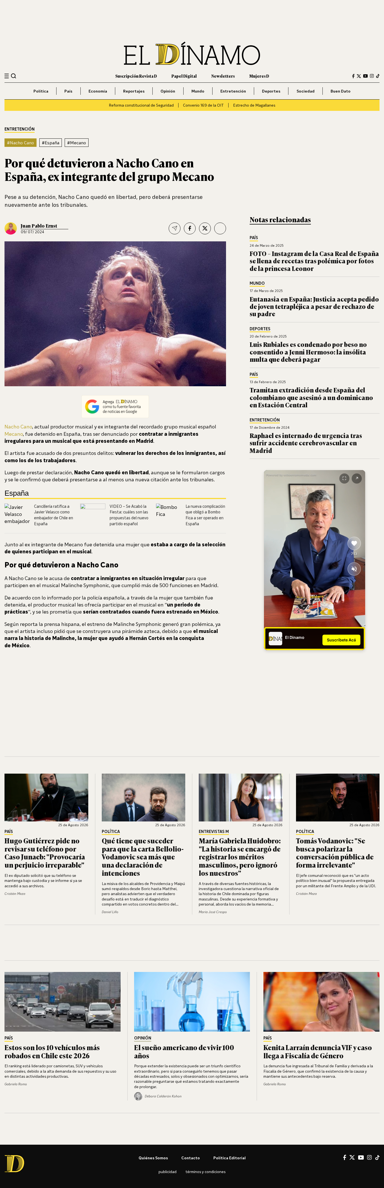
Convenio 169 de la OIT (203, 105)
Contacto (190, 1157)
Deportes (271, 91)
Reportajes (133, 91)
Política (40, 91)
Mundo (197, 91)
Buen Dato (341, 91)
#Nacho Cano (20, 142)
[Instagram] (372, 76)
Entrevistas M (214, 832)
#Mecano (76, 142)
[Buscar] (13, 76)
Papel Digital (184, 76)
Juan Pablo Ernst (39, 225)
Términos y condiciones (205, 1171)
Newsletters (223, 76)
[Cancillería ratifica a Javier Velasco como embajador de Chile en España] (17, 516)
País (68, 91)
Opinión (168, 91)
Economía (98, 91)
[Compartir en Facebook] (190, 228)
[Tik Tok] (377, 1157)
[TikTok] (378, 76)
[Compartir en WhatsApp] (220, 228)
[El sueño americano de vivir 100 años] (192, 1002)
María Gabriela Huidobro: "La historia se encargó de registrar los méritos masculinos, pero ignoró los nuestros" (240, 857)
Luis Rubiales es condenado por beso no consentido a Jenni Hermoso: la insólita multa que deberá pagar (308, 352)
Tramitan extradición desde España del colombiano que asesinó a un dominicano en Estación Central (311, 397)
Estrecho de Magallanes (254, 105)
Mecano (13, 434)
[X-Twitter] (359, 76)
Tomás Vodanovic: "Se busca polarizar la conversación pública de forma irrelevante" (335, 853)
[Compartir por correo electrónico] (174, 228)
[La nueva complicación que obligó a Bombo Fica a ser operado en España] (168, 516)
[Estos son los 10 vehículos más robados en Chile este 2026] (62, 1002)
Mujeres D (259, 76)
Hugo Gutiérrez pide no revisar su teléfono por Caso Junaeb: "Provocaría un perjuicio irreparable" (44, 853)
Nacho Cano (18, 426)
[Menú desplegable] (6, 76)
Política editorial (229, 1157)
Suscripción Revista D (136, 76)
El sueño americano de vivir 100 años (184, 1051)
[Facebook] (353, 76)
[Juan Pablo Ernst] (10, 228)
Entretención (233, 91)
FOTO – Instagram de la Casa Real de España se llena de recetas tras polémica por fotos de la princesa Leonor (314, 261)
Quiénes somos (153, 1157)
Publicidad (168, 1171)
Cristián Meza (14, 893)
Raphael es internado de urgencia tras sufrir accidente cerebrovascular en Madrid (306, 443)
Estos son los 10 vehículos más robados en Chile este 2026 (52, 1051)
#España (50, 142)
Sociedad (306, 91)
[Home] (192, 53)
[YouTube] (365, 76)
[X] (352, 1157)
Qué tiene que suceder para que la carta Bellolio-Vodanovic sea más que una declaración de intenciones (143, 857)
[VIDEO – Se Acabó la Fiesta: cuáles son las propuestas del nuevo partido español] (92, 516)
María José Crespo (213, 912)
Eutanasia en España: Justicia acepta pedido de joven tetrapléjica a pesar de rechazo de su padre (314, 306)
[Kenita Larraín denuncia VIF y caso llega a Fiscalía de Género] (321, 1002)
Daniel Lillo (110, 912)
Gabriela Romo (15, 1084)
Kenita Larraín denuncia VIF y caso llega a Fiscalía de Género (317, 1051)
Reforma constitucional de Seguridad (141, 105)
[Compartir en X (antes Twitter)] (205, 228)
